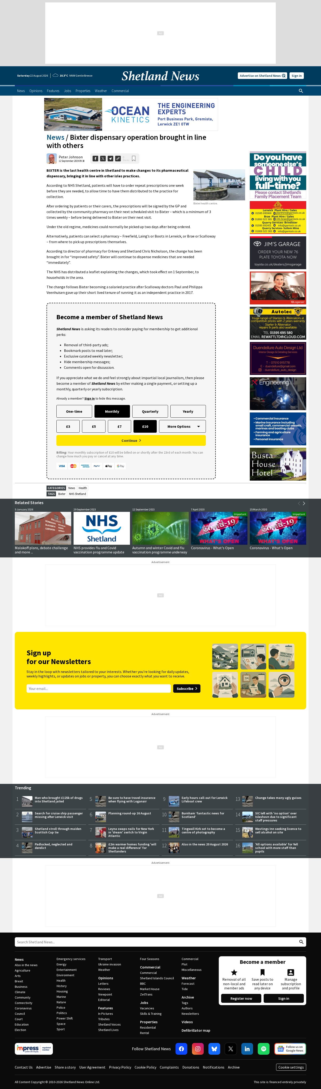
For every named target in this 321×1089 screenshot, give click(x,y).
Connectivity (23, 1003)
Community (23, 997)
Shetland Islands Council (157, 978)
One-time (74, 411)
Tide (185, 989)
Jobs (144, 1002)
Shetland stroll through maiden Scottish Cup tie (58, 830)
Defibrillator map (196, 1030)
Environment (65, 975)
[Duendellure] (278, 358)
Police (61, 1007)
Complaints (169, 1067)
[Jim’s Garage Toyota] (278, 252)
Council (20, 1013)
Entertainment (67, 970)
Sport (61, 1029)
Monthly (112, 411)
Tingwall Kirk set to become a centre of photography (203, 830)
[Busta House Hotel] (278, 464)
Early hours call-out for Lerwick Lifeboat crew (204, 799)
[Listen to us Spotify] (264, 1049)
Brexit (19, 981)
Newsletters (190, 1013)
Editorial (104, 1000)
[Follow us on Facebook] (181, 1049)
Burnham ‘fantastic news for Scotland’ (203, 815)
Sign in (297, 76)
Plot (184, 964)
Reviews (104, 989)
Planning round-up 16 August (129, 813)
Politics (62, 1013)
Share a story (65, 1067)
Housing (62, 991)
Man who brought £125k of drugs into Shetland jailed (59, 799)
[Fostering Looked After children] (278, 154)
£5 (94, 426)
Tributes (104, 1019)
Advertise (43, 1067)
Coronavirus (23, 1008)
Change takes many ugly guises (278, 798)
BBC (143, 983)
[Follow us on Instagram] (198, 1049)
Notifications (213, 1067)
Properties (148, 1021)
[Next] (303, 503)
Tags (185, 1003)
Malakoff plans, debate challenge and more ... (41, 549)
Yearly (188, 411)
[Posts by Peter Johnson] (52, 158)
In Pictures (105, 1013)
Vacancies (147, 1008)
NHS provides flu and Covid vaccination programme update (99, 549)
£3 (68, 426)
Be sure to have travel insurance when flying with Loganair (131, 799)
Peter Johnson (71, 157)
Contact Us (24, 1067)
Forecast (188, 983)
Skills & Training (151, 1013)
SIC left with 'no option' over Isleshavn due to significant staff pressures (276, 816)
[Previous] (299, 503)
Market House (150, 989)
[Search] (301, 91)
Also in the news (26, 965)
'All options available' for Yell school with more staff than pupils (276, 847)
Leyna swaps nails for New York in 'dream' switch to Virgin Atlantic (131, 832)
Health (83, 488)
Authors (187, 1008)
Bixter (61, 494)
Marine (61, 997)
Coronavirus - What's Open (212, 547)
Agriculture (22, 970)
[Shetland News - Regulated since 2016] (34, 1049)
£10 (145, 426)
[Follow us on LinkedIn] (247, 1049)
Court (19, 1019)
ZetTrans (146, 994)
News (55, 137)
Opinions (105, 978)
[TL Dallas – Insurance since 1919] (278, 428)
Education (22, 1024)
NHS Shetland (77, 494)
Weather (104, 970)
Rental (144, 1033)
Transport (105, 959)
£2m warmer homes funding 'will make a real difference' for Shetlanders (132, 847)
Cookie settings (291, 1067)
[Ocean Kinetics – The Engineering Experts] (131, 114)
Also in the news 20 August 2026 (205, 844)
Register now (241, 998)
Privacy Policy (120, 1067)
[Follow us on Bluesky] (214, 1049)
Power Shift (65, 1018)
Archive (188, 997)
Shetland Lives (108, 1030)
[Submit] (300, 942)
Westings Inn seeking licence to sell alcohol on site (278, 830)
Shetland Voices (109, 1024)
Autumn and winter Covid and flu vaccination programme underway (159, 549)
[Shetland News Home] (160, 83)
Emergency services (71, 959)
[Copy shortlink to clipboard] (118, 158)
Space (61, 1024)
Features (105, 1008)
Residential (148, 1027)
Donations (190, 1067)
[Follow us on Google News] (290, 1049)
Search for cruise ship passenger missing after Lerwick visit (59, 815)
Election (20, 1030)
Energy (62, 964)
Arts (18, 976)
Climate (20, 992)
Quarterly (150, 411)
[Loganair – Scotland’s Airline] (278, 288)
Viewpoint (105, 994)
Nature (61, 1002)
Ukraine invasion (109, 964)
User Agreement (92, 1067)
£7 (119, 426)
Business (21, 986)
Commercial (150, 967)
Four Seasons (149, 959)
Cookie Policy (145, 1067)
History (62, 986)
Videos (187, 1021)
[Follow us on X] (231, 1049)
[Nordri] (278, 393)
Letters (103, 983)
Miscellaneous (192, 970)
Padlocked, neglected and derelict (53, 846)
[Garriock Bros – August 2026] (278, 217)
